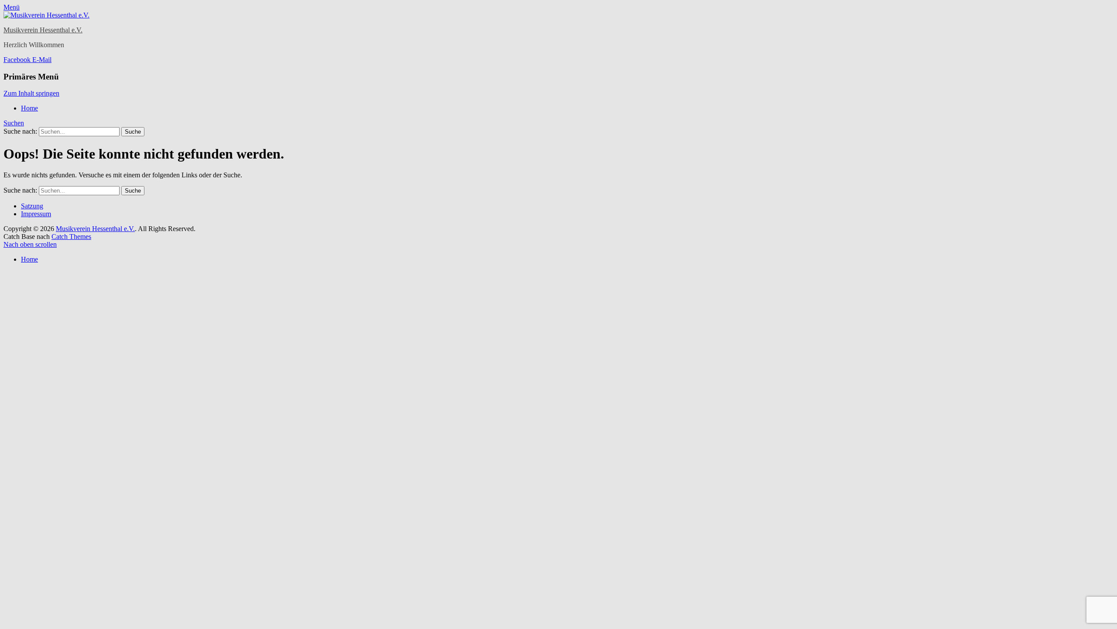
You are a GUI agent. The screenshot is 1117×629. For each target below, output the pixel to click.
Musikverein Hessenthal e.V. (42, 30)
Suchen (13, 123)
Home (29, 108)
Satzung (32, 206)
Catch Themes (71, 236)
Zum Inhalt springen (31, 93)
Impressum (36, 214)
